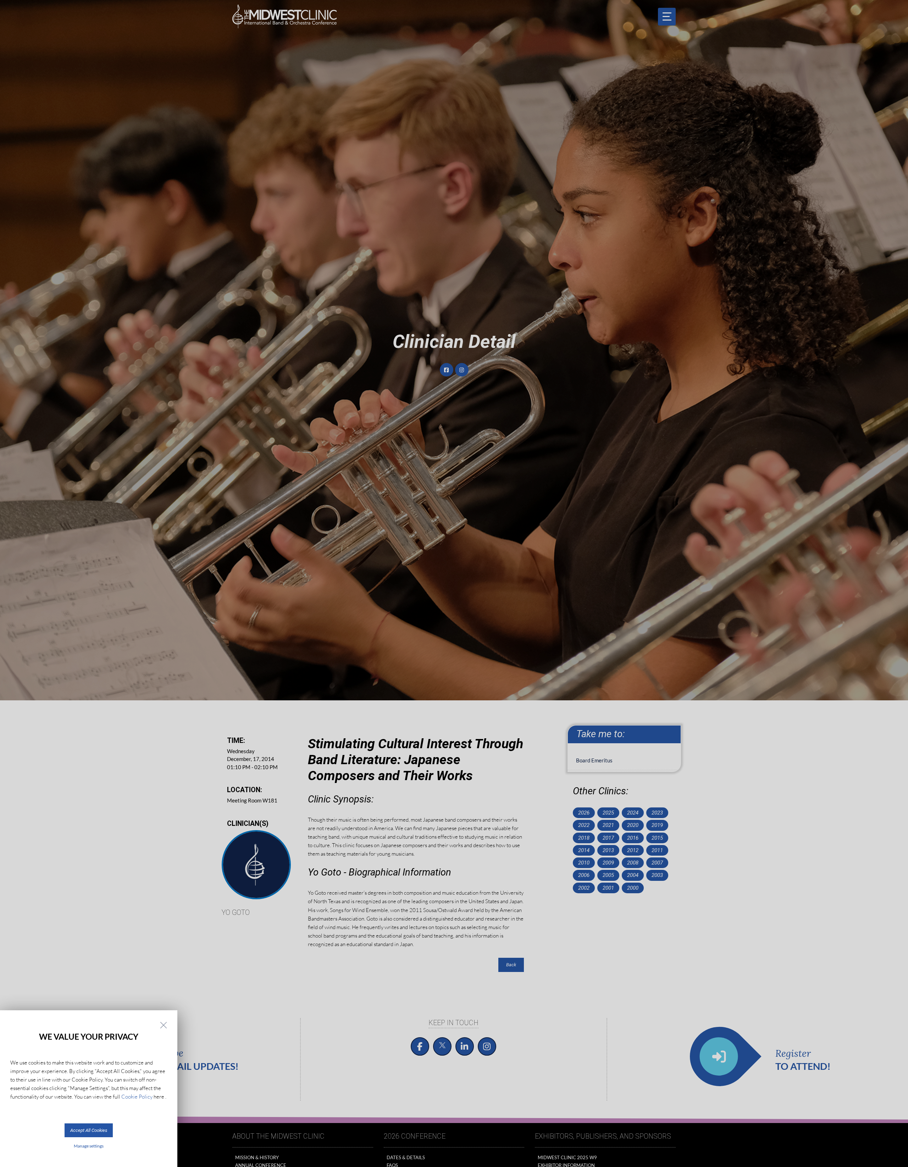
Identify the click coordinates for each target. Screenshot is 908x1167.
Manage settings (89, 1146)
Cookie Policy (137, 1096)
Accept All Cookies (88, 1130)
